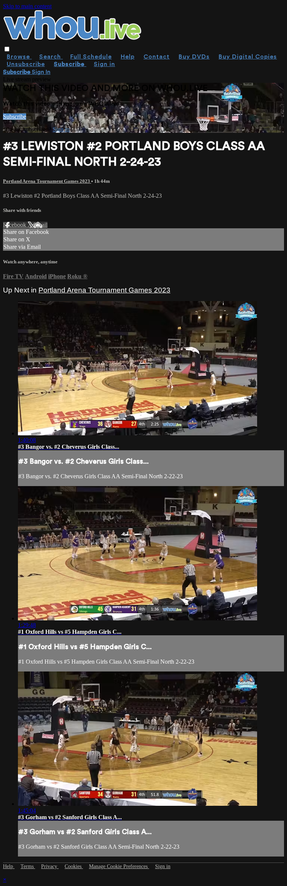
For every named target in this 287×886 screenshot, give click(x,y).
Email (40, 225)
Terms (28, 866)
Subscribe (14, 116)
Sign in (104, 64)
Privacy (50, 866)
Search (51, 57)
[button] (6, 49)
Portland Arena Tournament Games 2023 (47, 181)
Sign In (41, 72)
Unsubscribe (26, 64)
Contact (157, 57)
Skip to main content (27, 6)
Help (128, 57)
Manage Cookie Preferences (119, 866)
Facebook (15, 225)
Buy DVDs (194, 57)
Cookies (74, 866)
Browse (19, 57)
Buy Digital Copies (248, 57)
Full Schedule (91, 57)
